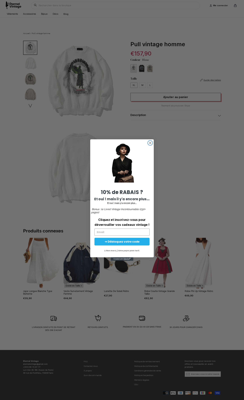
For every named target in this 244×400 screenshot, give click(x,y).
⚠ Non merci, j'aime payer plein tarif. (122, 250)
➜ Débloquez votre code (122, 242)
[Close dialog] (150, 142)
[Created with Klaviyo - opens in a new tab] (122, 259)
